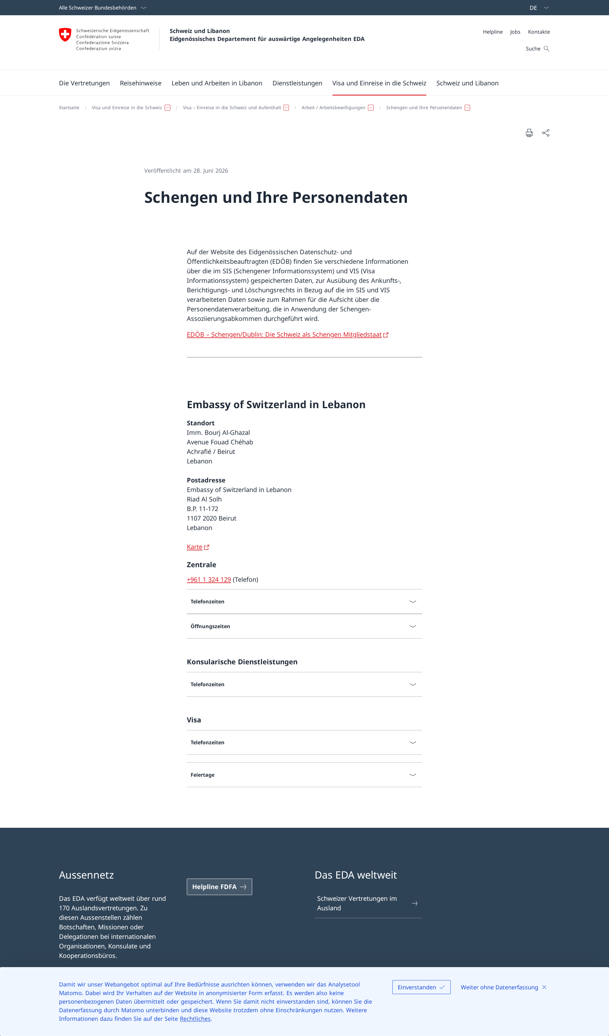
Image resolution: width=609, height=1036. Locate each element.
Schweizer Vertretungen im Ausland (357, 903)
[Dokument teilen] (545, 132)
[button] (84, 83)
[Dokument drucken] (529, 132)
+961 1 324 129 (209, 579)
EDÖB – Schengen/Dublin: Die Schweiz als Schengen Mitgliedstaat (284, 334)
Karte (194, 546)
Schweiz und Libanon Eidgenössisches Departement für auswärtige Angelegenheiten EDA (267, 35)
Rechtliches (195, 1018)
